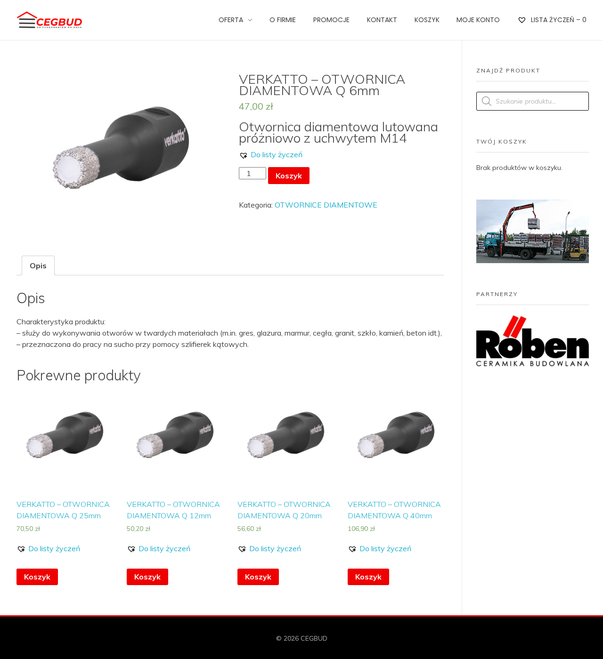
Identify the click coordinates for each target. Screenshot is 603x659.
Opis (38, 265)
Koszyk (289, 175)
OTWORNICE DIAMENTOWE (326, 204)
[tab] (38, 265)
